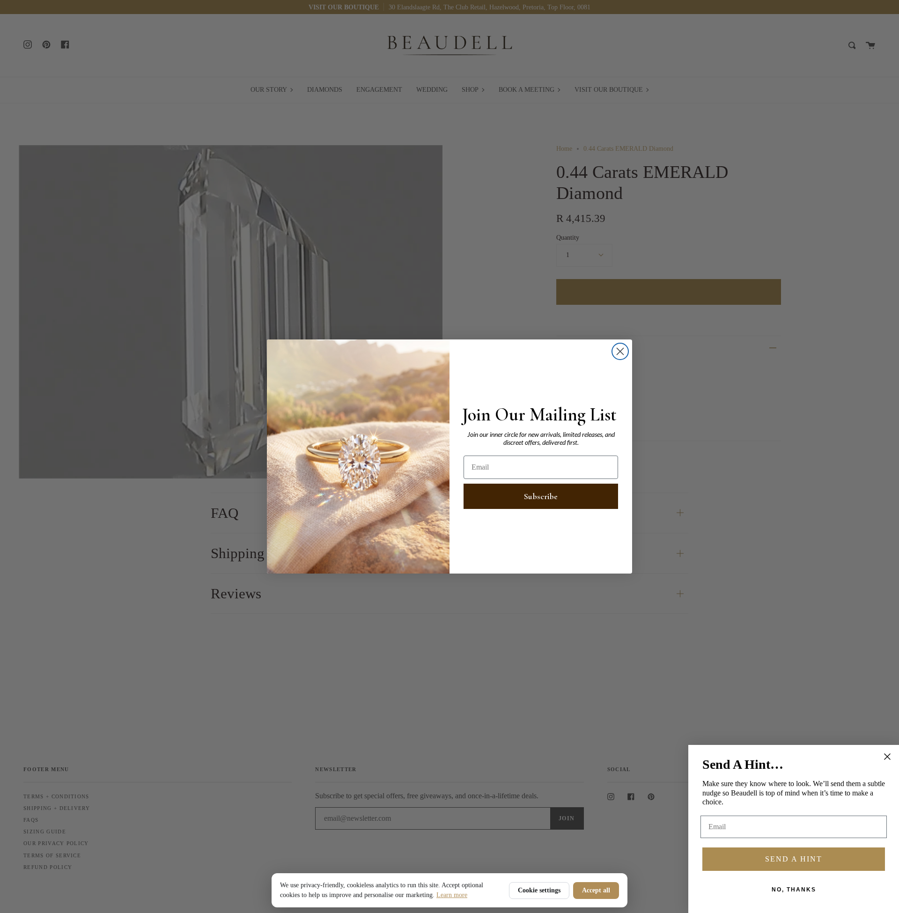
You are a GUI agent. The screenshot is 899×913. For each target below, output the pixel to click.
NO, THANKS (794, 889)
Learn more (451, 894)
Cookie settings (539, 890)
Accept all (596, 890)
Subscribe (541, 496)
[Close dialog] (620, 351)
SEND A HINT (793, 859)
